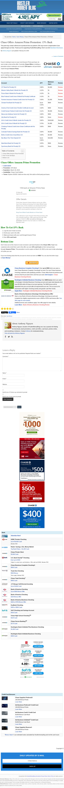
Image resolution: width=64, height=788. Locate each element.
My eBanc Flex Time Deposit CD (11, 138)
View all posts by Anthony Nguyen (15, 333)
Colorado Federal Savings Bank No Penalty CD (15, 131)
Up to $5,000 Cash (16, 541)
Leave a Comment (58, 56)
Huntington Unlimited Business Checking (28, 280)
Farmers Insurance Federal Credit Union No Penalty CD (17, 99)
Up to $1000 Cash (16, 586)
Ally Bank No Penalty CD (8, 117)
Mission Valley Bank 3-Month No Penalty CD (14, 90)
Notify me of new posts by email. (11, 396)
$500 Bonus (14, 573)
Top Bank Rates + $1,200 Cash (20, 549)
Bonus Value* (9, 734)
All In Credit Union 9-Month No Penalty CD (14, 123)
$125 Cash (14, 618)
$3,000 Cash (14, 554)
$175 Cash (14, 623)
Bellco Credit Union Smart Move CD (12, 135)
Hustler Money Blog (32, 5)
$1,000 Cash (14, 629)
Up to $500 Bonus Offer (18, 591)
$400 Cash (14, 580)
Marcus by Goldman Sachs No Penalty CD (13, 114)
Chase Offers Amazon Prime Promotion (13, 153)
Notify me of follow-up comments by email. (14, 392)
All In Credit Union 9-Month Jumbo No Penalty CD (16, 120)
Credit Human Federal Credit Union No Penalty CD (16, 111)
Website (4, 384)
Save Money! (6, 258)
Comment (5, 356)
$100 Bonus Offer (16, 596)
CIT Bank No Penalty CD (8, 87)
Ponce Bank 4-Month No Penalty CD (12, 93)
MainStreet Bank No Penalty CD (10, 143)
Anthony (28, 331)
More (18, 312)
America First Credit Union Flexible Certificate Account (17, 108)
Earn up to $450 (15, 560)
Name (4, 373)
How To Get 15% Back (9, 155)
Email (4, 378)
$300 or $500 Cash (16, 607)
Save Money (9, 316)
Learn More (18, 305)
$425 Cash (14, 612)
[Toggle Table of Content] (22, 151)
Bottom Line (6, 157)
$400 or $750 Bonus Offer (18, 602)
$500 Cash (14, 567)
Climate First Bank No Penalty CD (11, 102)
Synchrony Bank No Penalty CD (10, 146)
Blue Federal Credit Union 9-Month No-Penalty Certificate (18, 96)
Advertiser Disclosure (56, 48)
